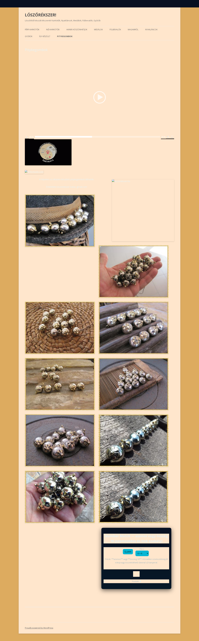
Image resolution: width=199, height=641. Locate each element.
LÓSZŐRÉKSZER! (40, 15)
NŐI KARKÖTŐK (53, 29)
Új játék (127, 551)
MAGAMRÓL (133, 29)
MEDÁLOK (98, 29)
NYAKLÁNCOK (151, 29)
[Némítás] (168, 137)
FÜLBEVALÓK (115, 29)
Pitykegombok (64, 36)
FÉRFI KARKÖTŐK (32, 29)
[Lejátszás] (27, 137)
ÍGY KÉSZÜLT (44, 36)
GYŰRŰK (28, 36)
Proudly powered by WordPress (39, 628)
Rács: (142, 548)
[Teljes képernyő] (172, 137)
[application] (99, 97)
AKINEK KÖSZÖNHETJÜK (76, 29)
